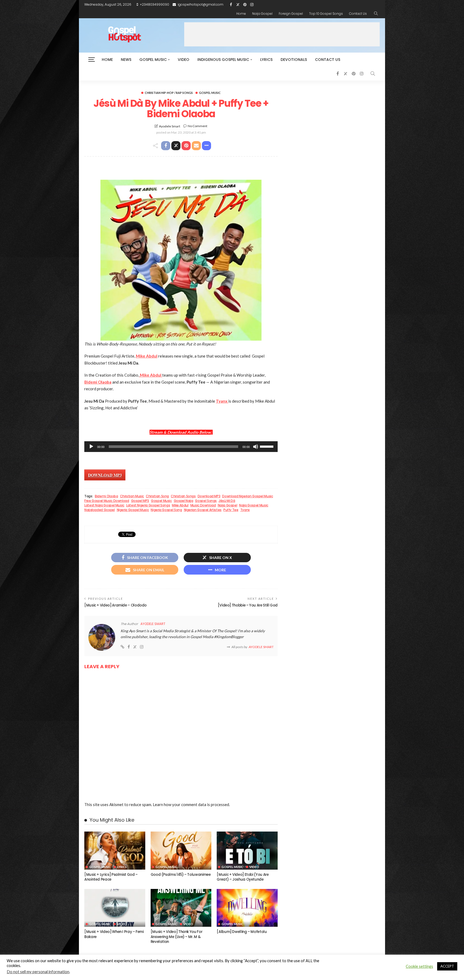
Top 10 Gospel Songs (326, 13)
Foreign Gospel (291, 13)
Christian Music (132, 496)
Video (183, 59)
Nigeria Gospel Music (133, 510)
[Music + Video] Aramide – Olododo (115, 605)
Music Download (203, 505)
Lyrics (266, 59)
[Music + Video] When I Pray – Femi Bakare (114, 934)
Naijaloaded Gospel (99, 510)
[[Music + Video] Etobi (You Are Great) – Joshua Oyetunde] (247, 851)
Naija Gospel (262, 13)
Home (241, 13)
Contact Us (358, 13)
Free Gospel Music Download (106, 501)
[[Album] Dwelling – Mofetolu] (247, 908)
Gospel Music (153, 59)
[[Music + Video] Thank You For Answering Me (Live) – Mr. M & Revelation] (181, 908)
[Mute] (255, 446)
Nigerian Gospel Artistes (203, 510)
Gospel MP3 (140, 501)
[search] (376, 13)
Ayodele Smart (169, 126)
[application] (181, 446)
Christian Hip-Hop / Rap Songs (169, 92)
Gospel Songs (206, 501)
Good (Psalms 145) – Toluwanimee (181, 874)
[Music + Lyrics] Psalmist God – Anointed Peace (111, 877)
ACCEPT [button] (447, 966)
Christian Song (157, 496)
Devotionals (294, 59)
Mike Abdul (180, 505)
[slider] (267, 446)
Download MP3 (209, 496)
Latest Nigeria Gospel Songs (148, 505)
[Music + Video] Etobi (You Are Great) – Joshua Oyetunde (243, 877)
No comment (197, 126)
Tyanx (245, 510)
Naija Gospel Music (253, 505)
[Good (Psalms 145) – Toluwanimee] (181, 851)
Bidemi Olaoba (106, 496)
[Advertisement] (282, 34)
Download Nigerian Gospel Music (247, 496)
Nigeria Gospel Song (166, 510)
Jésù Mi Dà (227, 501)
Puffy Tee (230, 510)
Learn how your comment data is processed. (191, 804)
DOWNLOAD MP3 (105, 475)
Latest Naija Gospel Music (104, 505)
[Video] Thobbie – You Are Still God (248, 605)
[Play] (91, 446)
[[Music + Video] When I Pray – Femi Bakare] (114, 908)
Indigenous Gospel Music (223, 59)
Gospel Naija (183, 501)
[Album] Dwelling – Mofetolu (242, 931)
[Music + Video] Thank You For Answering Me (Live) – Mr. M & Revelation (176, 936)
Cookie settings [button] (419, 966)
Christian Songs (183, 496)
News (126, 59)
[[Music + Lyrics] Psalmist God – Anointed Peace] (114, 851)
